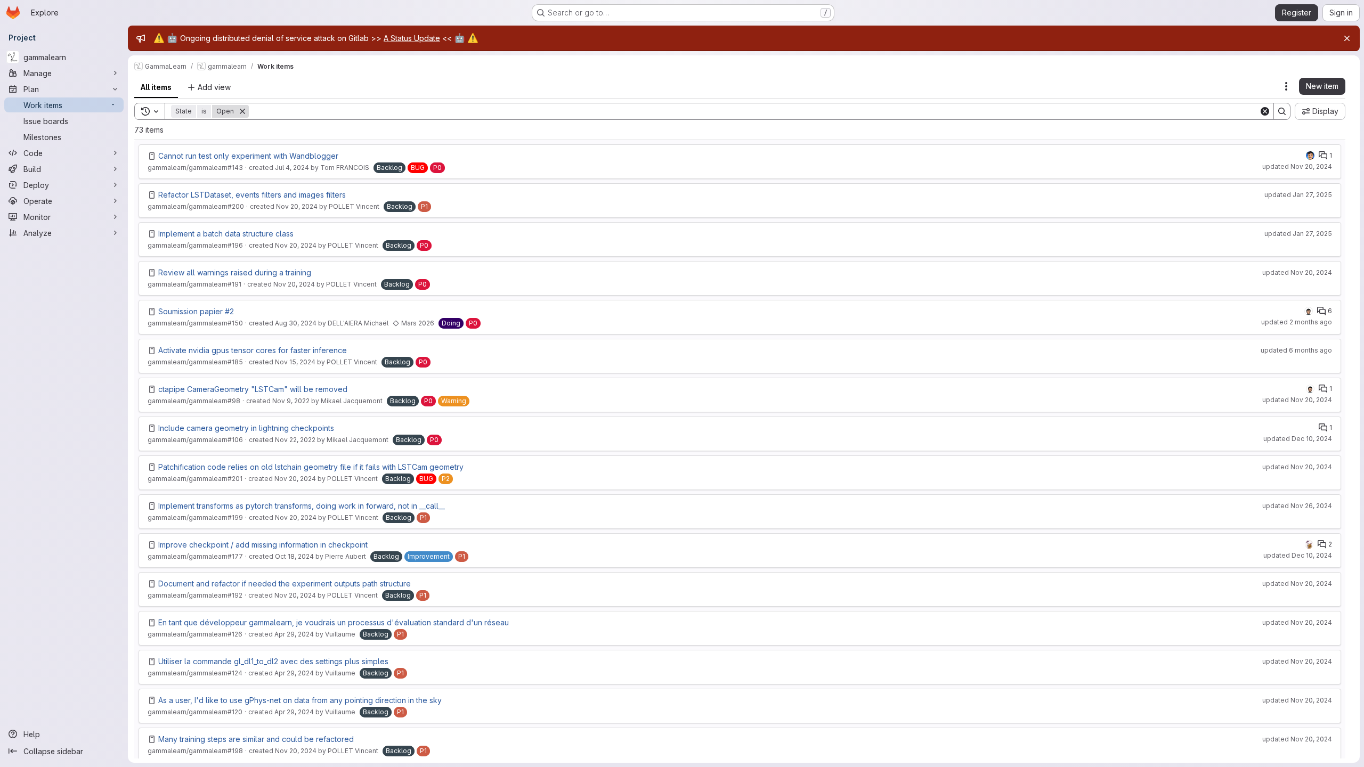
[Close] (1347, 38)
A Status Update (412, 38)
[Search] (1281, 111)
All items (156, 87)
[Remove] (242, 111)
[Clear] (1265, 111)
